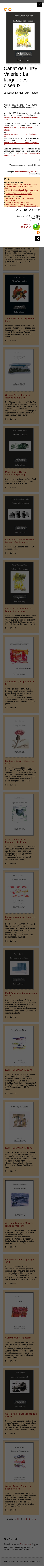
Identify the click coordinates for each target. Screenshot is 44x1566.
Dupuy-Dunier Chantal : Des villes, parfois (21, 184)
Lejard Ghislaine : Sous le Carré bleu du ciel (22, 190)
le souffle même (11, 200)
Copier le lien (34, 174)
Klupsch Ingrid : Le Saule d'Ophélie (19, 194)
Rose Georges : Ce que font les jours (19, 204)
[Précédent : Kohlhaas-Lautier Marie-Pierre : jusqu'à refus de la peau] (6, 8)
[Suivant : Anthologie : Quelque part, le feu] (10, 8)
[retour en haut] (38, 232)
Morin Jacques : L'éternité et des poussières (22, 192)
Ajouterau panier (26, 225)
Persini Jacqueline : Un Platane (17, 202)
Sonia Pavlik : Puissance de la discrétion (20, 198)
